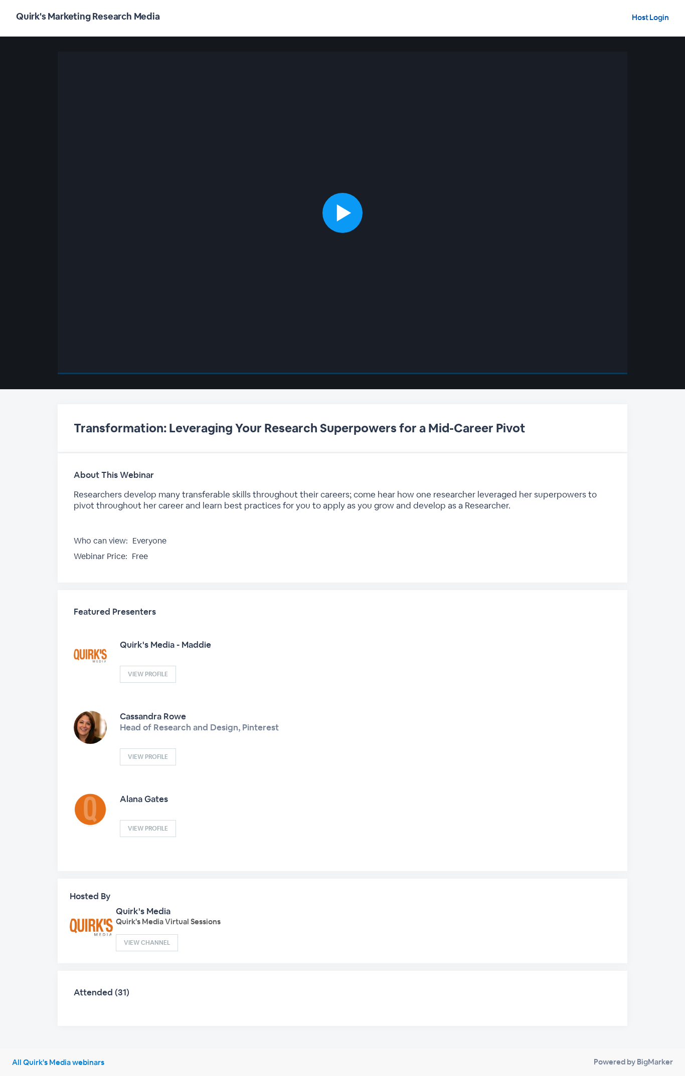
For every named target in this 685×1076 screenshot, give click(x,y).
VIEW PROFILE (148, 674)
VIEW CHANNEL (147, 943)
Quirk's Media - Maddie (165, 644)
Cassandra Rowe (153, 716)
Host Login (650, 17)
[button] (342, 213)
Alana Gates (144, 798)
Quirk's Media (143, 911)
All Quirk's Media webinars (58, 1062)
